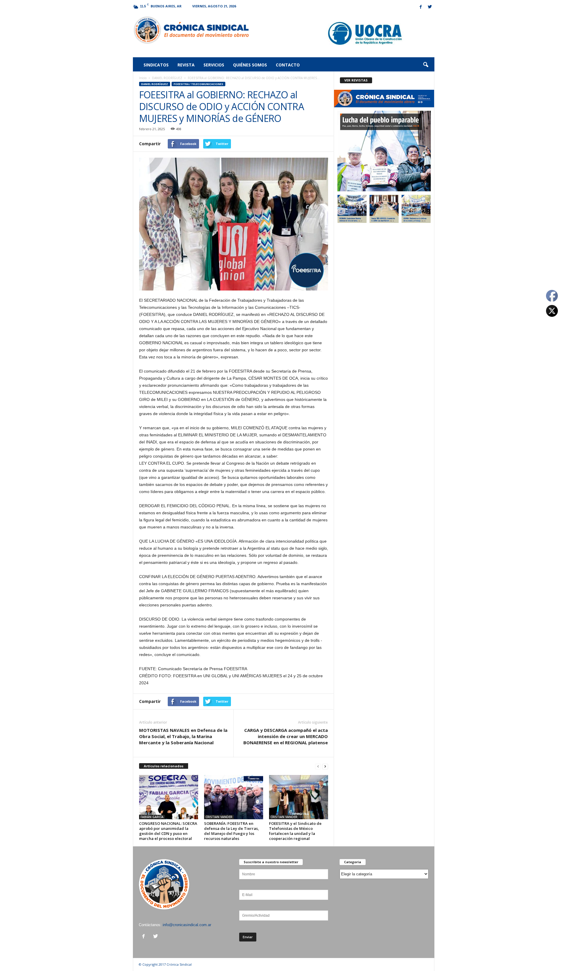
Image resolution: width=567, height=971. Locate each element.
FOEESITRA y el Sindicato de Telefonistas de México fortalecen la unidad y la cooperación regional (295, 831)
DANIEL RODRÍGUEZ (167, 78)
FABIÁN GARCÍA (152, 817)
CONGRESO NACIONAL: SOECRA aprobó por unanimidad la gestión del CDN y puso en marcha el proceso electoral (168, 831)
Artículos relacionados (163, 766)
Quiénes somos (250, 65)
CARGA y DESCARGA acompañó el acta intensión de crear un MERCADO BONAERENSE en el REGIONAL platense (285, 736)
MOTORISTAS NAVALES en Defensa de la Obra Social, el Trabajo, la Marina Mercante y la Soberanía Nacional (183, 736)
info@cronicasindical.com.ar (187, 925)
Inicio (142, 78)
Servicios (213, 65)
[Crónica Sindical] (191, 30)
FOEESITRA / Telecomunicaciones (198, 84)
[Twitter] (430, 7)
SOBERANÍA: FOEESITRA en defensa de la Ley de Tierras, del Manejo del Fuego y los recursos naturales (231, 831)
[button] (425, 64)
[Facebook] (420, 7)
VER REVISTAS (356, 80)
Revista (186, 65)
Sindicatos (156, 65)
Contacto (288, 65)
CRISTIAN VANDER (219, 817)
